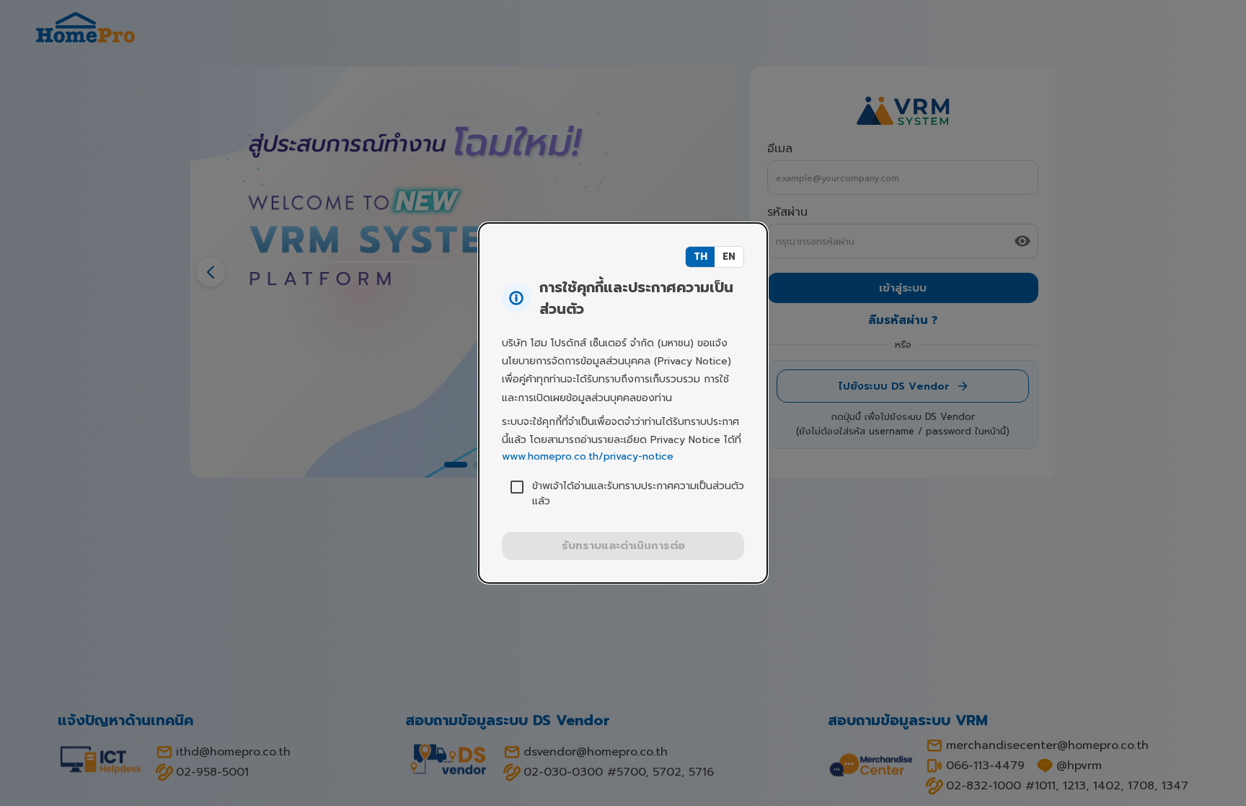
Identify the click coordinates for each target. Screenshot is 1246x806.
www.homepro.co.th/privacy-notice (587, 456)
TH (700, 256)
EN (729, 256)
